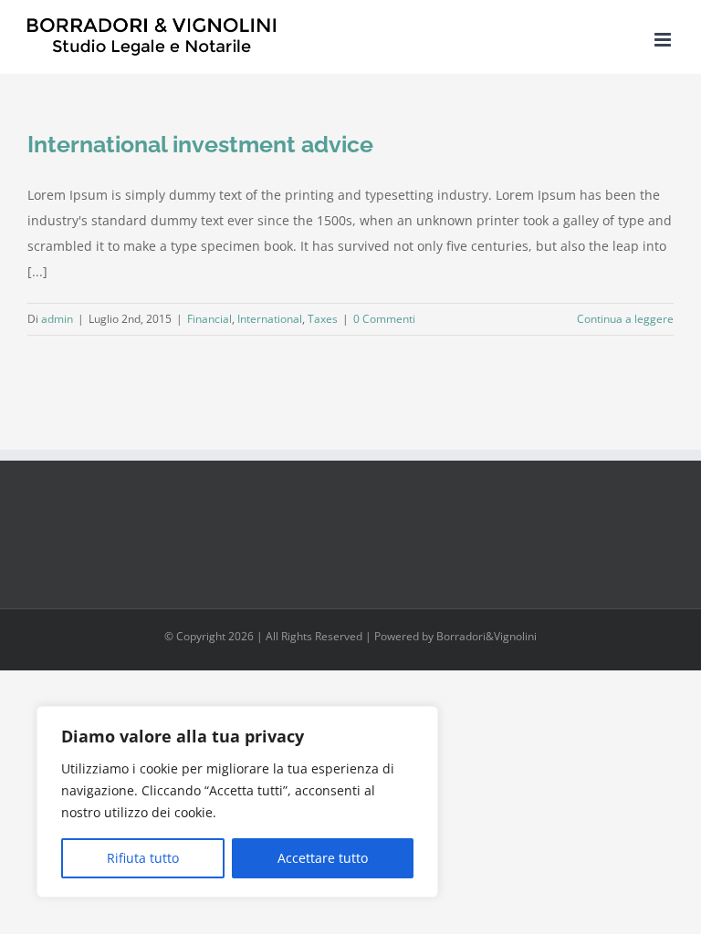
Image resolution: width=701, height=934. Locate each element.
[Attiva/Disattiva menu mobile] (664, 39)
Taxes (323, 319)
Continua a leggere (625, 319)
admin (57, 319)
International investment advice (200, 144)
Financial (209, 319)
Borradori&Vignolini (486, 636)
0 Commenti (384, 319)
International (269, 319)
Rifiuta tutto (143, 858)
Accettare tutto (322, 858)
